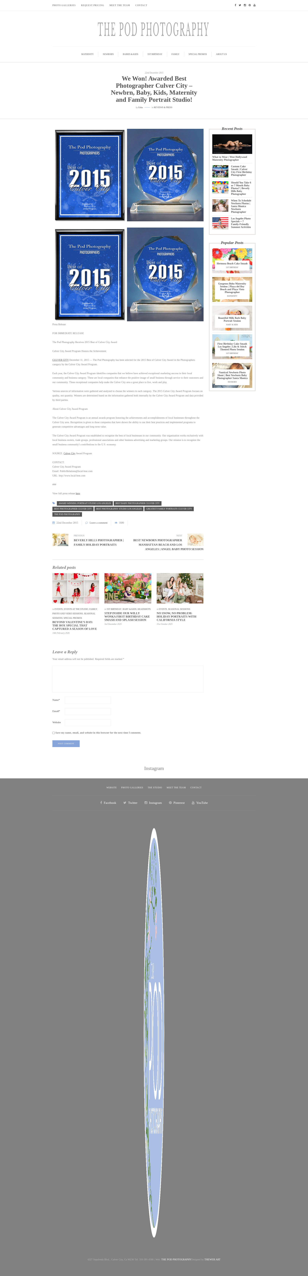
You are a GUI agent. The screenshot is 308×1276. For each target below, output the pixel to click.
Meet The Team (119, 5)
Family (175, 54)
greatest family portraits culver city (169, 509)
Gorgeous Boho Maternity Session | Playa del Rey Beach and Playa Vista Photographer (232, 288)
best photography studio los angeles (119, 509)
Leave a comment (98, 522)
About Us (221, 54)
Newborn (108, 54)
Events (59, 609)
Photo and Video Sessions (67, 613)
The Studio (155, 787)
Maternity (87, 54)
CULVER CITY (60, 360)
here (78, 493)
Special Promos (198, 54)
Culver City (69, 453)
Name (56, 700)
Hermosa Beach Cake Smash (232, 263)
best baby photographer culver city (137, 503)
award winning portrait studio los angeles (85, 503)
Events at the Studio (76, 609)
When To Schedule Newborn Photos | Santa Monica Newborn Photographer (241, 206)
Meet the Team (176, 787)
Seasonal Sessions (179, 609)
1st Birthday (154, 54)
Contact (141, 5)
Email (56, 711)
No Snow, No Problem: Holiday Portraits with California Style (176, 616)
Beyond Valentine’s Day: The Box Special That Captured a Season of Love (74, 625)
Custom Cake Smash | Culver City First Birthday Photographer (241, 170)
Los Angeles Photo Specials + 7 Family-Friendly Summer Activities (241, 222)
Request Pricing (92, 5)
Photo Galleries (64, 5)
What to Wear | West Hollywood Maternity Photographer (229, 158)
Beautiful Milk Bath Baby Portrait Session (232, 319)
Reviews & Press (163, 107)
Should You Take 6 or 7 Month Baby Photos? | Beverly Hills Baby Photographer (241, 188)
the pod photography (67, 514)
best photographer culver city (73, 509)
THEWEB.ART (212, 1259)
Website (56, 722)
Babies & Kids (130, 54)
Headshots (144, 609)
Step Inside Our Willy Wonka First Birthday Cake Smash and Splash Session (127, 616)
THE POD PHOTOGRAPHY (176, 1259)
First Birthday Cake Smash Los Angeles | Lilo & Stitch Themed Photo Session (232, 346)
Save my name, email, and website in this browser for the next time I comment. (98, 732)
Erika (140, 107)
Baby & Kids (130, 609)
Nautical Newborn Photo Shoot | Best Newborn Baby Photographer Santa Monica (232, 375)
